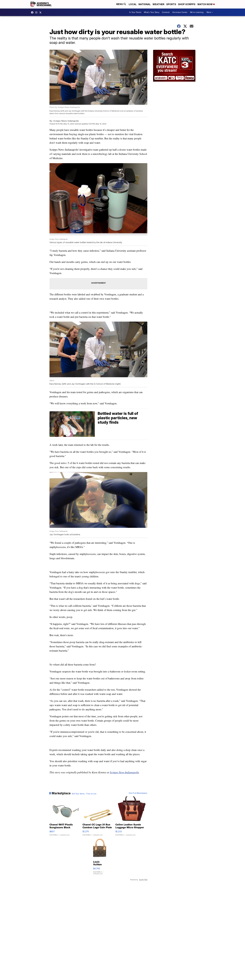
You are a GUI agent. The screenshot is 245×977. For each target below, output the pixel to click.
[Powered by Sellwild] (143, 880)
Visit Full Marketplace (138, 793)
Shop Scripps (186, 4)
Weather (158, 4)
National (145, 4)
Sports (171, 4)
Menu (120, 4)
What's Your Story (151, 12)
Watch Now (205, 4)
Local (133, 4)
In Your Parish (135, 12)
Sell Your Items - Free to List (84, 794)
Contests (166, 12)
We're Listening (196, 12)
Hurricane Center (179, 12)
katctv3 (33, 12)
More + (210, 12)
